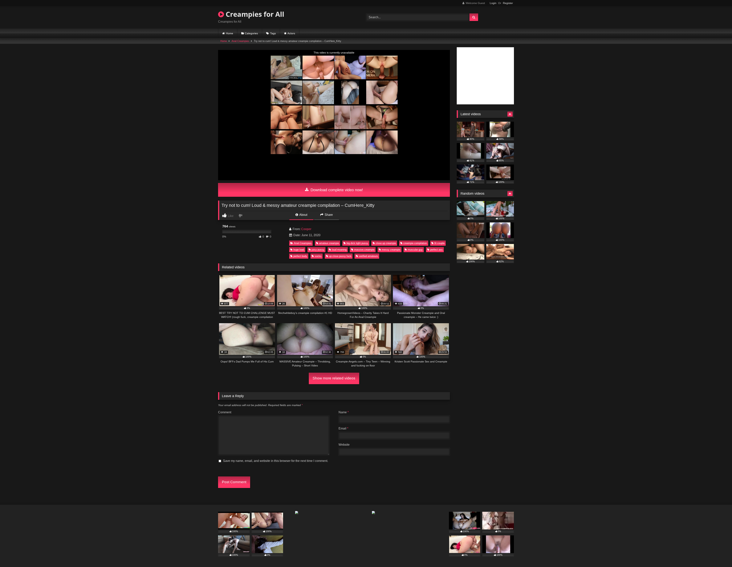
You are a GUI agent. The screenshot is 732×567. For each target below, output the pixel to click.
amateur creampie (329, 243)
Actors (291, 33)
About (303, 214)
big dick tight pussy (357, 243)
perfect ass (436, 249)
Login (493, 3)
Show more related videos (334, 378)
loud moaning (339, 249)
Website (344, 444)
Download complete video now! (336, 190)
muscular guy (415, 249)
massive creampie (364, 249)
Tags (273, 33)
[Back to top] (720, 555)
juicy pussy (318, 249)
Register (508, 3)
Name (344, 412)
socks (318, 256)
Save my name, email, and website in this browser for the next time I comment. (275, 460)
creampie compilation (415, 243)
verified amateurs (368, 256)
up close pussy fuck (340, 256)
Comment (224, 412)
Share (328, 214)
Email (343, 428)
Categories (251, 33)
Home (229, 33)
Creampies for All (254, 14)
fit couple (439, 243)
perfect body (300, 256)
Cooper (306, 229)
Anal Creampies (240, 41)
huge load (298, 249)
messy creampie (391, 249)
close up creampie (386, 243)
